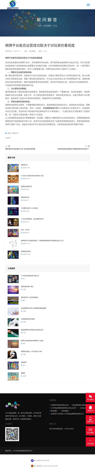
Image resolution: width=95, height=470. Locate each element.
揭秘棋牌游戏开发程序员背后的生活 (32, 330)
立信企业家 (83, 408)
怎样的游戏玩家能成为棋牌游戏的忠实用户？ (73, 149)
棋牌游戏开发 (25, 197)
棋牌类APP (24, 165)
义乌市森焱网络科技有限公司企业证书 (63, 408)
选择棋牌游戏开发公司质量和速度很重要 (33, 308)
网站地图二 (65, 411)
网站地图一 (54, 411)
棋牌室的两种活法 (26, 186)
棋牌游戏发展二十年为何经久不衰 (31, 351)
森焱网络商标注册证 (79, 405)
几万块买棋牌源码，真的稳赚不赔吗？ (33, 219)
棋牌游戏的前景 (26, 251)
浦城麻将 (24, 362)
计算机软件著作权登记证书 (60, 405)
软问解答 (47, 26)
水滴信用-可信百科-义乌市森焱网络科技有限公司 (67, 414)
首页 (40, 26)
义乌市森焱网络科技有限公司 (30, 276)
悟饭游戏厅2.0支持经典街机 (29, 297)
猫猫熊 (23, 373)
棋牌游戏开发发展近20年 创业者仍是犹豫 (20, 149)
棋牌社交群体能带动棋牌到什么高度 (32, 341)
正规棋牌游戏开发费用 (28, 319)
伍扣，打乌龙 (25, 230)
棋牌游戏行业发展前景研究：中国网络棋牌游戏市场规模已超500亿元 (42, 241)
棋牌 (9, 133)
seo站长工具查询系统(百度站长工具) (32, 176)
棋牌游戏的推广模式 (27, 286)
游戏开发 (15, 133)
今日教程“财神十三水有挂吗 (29, 208)
